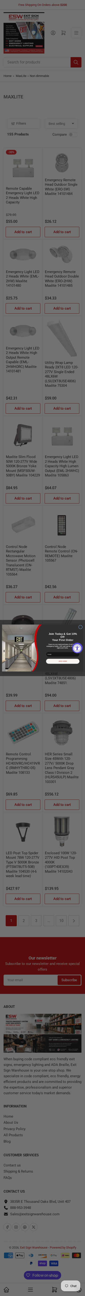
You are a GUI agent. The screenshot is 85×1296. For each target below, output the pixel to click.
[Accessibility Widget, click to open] (77, 648)
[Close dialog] (80, 627)
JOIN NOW (63, 661)
